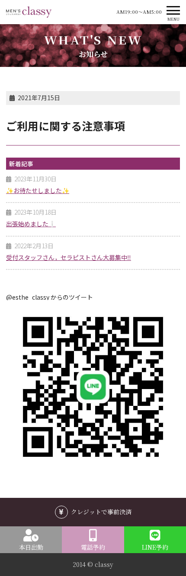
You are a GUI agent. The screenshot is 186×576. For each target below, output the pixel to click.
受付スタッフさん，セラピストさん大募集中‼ (68, 257)
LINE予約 (155, 547)
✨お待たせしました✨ (37, 190)
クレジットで (101, 511)
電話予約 (93, 547)
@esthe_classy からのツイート (49, 297)
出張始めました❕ (31, 223)
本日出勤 (31, 547)
